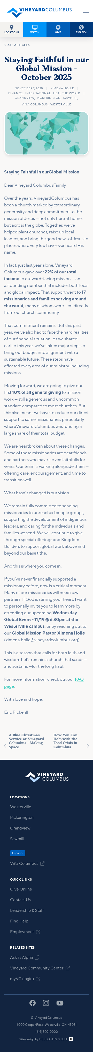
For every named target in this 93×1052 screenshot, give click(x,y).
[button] (11, 29)
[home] (39, 11)
